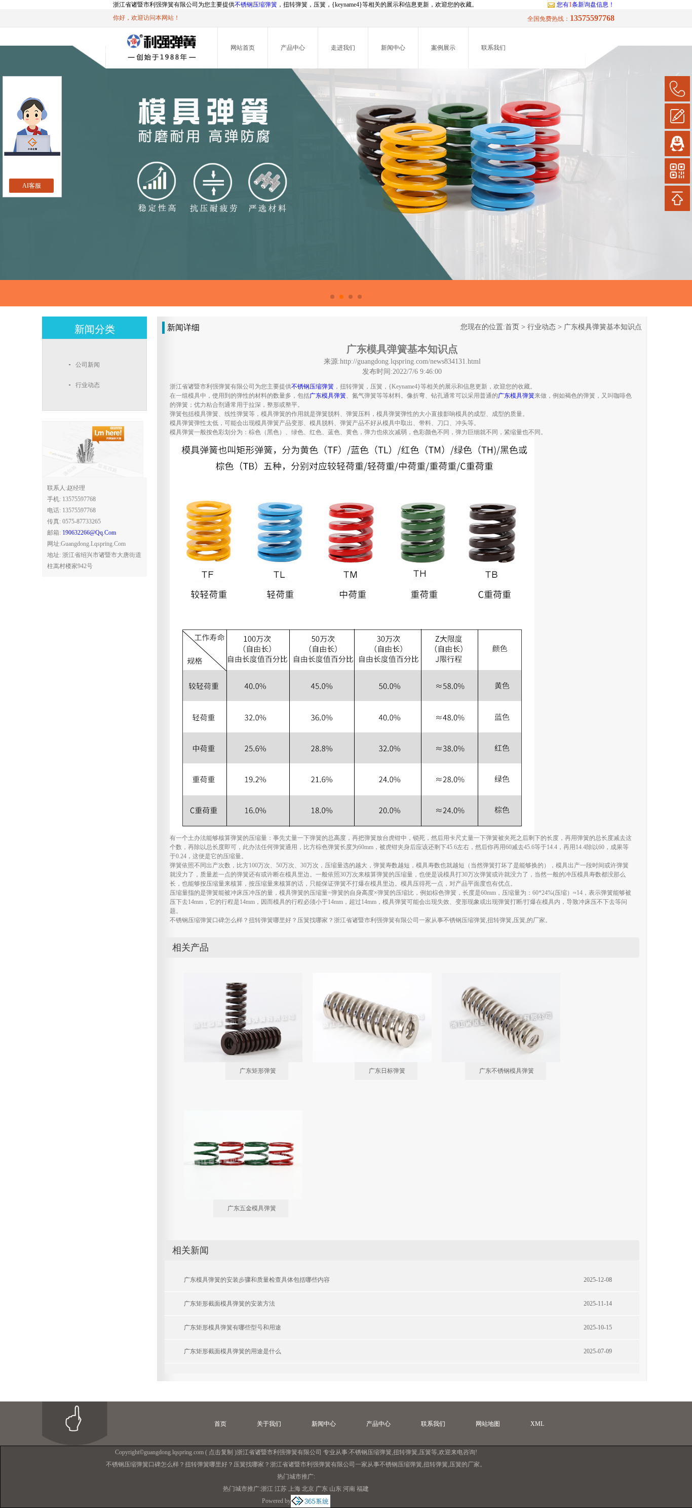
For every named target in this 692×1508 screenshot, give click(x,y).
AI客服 (31, 185)
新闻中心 (393, 47)
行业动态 (541, 327)
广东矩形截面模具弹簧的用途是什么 (232, 1351)
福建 (363, 1488)
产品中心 (293, 47)
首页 (512, 327)
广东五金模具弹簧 (251, 1208)
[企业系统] (310, 1500)
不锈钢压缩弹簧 (256, 4)
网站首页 (242, 47)
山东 (335, 1488)
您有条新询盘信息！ (585, 4)
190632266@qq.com (89, 532)
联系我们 (493, 47)
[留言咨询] (677, 116)
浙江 (267, 1488)
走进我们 (343, 47)
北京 (308, 1488)
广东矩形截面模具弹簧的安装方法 (229, 1303)
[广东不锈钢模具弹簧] (494, 976)
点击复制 (221, 1452)
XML (537, 1423)
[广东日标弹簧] (364, 976)
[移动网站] (677, 171)
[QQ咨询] (677, 143)
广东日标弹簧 (387, 1070)
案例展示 (443, 47)
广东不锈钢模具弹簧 (506, 1070)
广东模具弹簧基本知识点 (603, 327)
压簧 (425, 1452)
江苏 (281, 1488)
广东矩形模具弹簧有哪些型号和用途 (232, 1327)
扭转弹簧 (405, 1452)
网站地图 (488, 1423)
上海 (294, 1488)
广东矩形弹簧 (258, 1070)
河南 (349, 1488)
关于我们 (269, 1423)
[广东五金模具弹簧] (236, 1114)
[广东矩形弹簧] (236, 976)
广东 (322, 1488)
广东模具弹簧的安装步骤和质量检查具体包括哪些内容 (257, 1279)
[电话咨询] (677, 88)
